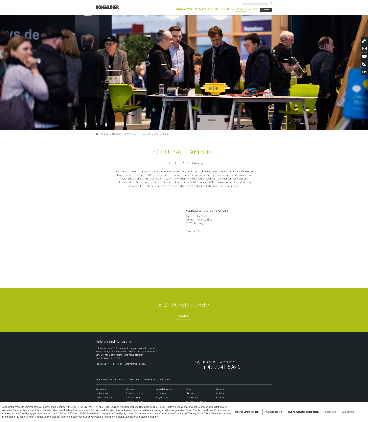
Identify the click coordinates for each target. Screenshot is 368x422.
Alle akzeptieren (273, 412)
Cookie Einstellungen (247, 412)
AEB (168, 379)
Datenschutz (134, 379)
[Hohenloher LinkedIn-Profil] (364, 71)
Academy (266, 10)
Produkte (200, 9)
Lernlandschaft (102, 393)
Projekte (213, 9)
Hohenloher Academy (195, 402)
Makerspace (100, 402)
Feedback (220, 398)
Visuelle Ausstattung (134, 402)
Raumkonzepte (184, 9)
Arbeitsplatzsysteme (134, 393)
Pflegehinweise (162, 398)
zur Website (184, 316)
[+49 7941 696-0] (364, 41)
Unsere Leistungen (164, 389)
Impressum (120, 379)
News (188, 389)
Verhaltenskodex (149, 379)
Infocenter (160, 393)
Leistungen (227, 9)
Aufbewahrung (132, 398)
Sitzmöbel (130, 389)
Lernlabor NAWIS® (103, 398)
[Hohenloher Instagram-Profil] (364, 63)
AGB (162, 379)
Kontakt (252, 9)
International (191, 398)
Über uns (240, 9)
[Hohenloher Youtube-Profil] (364, 56)
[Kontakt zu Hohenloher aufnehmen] (364, 48)
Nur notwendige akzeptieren (303, 412)
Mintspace (100, 389)
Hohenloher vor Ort (121, 134)
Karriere (219, 393)
